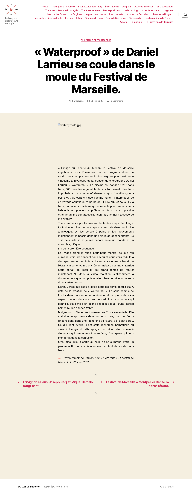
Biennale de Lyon (94, 18)
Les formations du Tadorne (159, 18)
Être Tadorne (112, 6)
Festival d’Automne (116, 18)
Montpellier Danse (56, 14)
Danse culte (135, 18)
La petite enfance (150, 10)
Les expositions (111, 10)
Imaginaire (168, 10)
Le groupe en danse (95, 14)
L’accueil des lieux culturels (48, 18)
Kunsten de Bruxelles (138, 14)
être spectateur (165, 6)
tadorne (79, 101)
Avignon (126, 6)
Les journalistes (73, 18)
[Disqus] (96, 436)
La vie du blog (130, 10)
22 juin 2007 (97, 101)
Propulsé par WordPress (55, 486)
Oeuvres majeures (143, 6)
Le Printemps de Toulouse (159, 22)
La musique (136, 22)
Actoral (123, 22)
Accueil (45, 6)
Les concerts (116, 14)
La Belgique (76, 14)
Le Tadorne (33, 486)
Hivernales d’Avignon (162, 14)
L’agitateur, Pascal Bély (90, 6)
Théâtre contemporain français (61, 10)
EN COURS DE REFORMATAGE (96, 40)
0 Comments (117, 101)
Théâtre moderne (90, 10)
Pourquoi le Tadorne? (64, 6)
